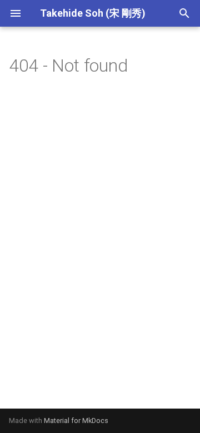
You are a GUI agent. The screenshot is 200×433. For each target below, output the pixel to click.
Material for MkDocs (76, 420)
